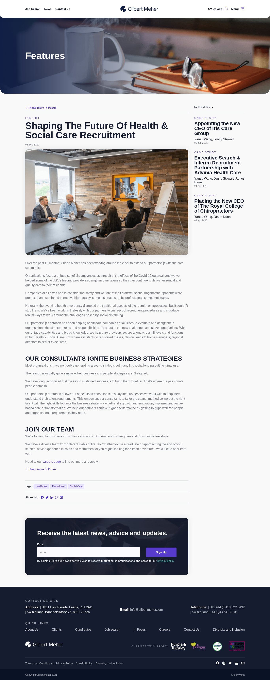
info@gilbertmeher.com (146, 609)
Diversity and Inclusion (229, 629)
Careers (164, 629)
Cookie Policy (84, 663)
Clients (57, 629)
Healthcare (41, 486)
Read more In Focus (43, 107)
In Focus (140, 629)
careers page (51, 461)
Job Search (33, 8)
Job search (112, 629)
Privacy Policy (64, 663)
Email (40, 544)
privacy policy (165, 560)
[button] (135, 601)
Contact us (62, 8)
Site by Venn (238, 674)
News (48, 8)
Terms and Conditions (39, 663)
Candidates (83, 629)
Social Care (76, 486)
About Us (31, 629)
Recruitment (58, 486)
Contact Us (191, 629)
